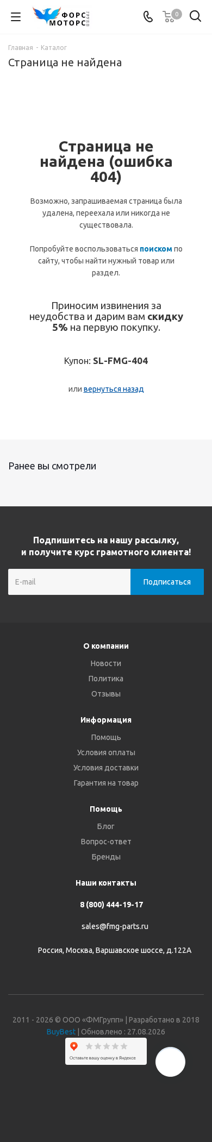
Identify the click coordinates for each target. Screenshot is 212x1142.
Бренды (106, 856)
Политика (106, 678)
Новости (106, 663)
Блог (106, 826)
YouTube (119, 1103)
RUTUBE (147, 1103)
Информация (106, 720)
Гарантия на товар (106, 783)
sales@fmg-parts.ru (115, 926)
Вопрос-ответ (106, 841)
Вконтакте (65, 1103)
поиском (156, 248)
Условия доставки (106, 767)
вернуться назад (114, 389)
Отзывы (106, 693)
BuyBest (61, 1031)
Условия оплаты (106, 752)
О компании (106, 646)
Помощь (106, 737)
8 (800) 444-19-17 (111, 904)
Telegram (92, 1103)
